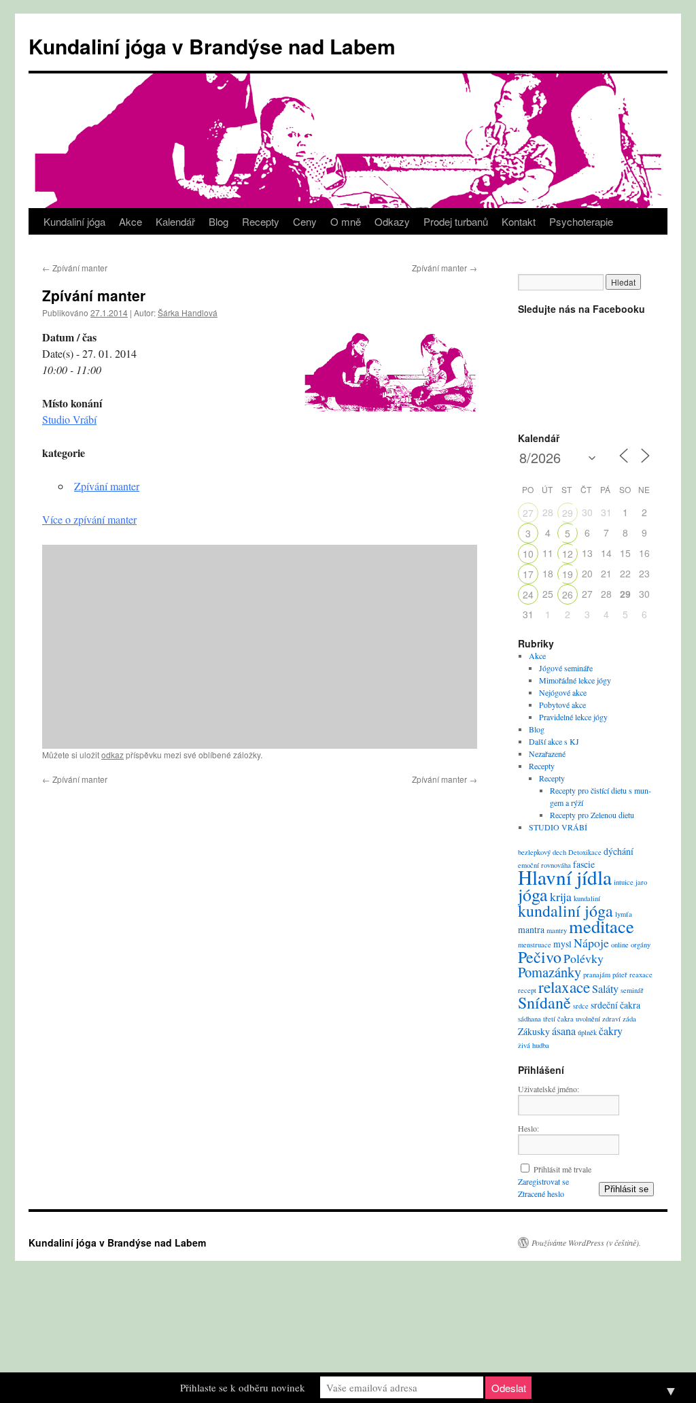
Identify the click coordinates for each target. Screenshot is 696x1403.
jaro (641, 882)
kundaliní (587, 898)
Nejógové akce (563, 692)
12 (567, 553)
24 (528, 594)
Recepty (260, 221)
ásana (564, 1031)
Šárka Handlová (188, 312)
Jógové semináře (566, 667)
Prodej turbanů (455, 221)
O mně (345, 221)
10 (528, 553)
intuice (623, 882)
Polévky (583, 958)
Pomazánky (549, 971)
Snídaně (544, 1002)
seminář (632, 990)
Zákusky (534, 1031)
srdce (581, 1006)
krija (561, 896)
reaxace (640, 974)
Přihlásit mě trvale (562, 1169)
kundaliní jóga (565, 911)
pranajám (596, 974)
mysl (562, 943)
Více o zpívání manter (89, 519)
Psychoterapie (581, 221)
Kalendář (175, 221)
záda (629, 1019)
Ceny (305, 221)
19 (567, 574)
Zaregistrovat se (543, 1181)
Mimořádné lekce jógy (575, 680)
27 (528, 513)
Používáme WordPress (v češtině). (586, 1242)
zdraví (611, 1019)
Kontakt (519, 221)
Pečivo (539, 957)
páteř (619, 974)
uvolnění (588, 1019)
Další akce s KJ (554, 741)
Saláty (605, 988)
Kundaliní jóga (74, 221)
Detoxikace (585, 852)
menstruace (534, 944)
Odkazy (392, 221)
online (620, 944)
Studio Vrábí (69, 419)
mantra (531, 929)
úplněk (587, 1032)
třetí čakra (558, 1019)
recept (527, 990)
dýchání (618, 851)
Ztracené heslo (541, 1193)
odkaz (112, 754)
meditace (601, 926)
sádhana (529, 1019)
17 (528, 574)
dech (559, 852)
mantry (556, 930)
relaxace (564, 987)
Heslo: (528, 1128)
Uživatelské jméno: (548, 1088)
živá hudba (533, 1045)
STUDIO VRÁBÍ (558, 827)
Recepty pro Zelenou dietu (592, 814)
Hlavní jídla (565, 877)
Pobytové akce (562, 704)
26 (567, 594)
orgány (640, 944)
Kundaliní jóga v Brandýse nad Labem (212, 46)
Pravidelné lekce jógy (573, 716)
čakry (611, 1031)
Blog (218, 221)
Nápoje (591, 942)
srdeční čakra (615, 1004)
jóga (533, 894)
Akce (130, 221)
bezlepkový (534, 852)
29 (567, 513)
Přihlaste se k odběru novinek (242, 1387)
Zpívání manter (74, 267)
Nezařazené (547, 753)
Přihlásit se (626, 1189)
